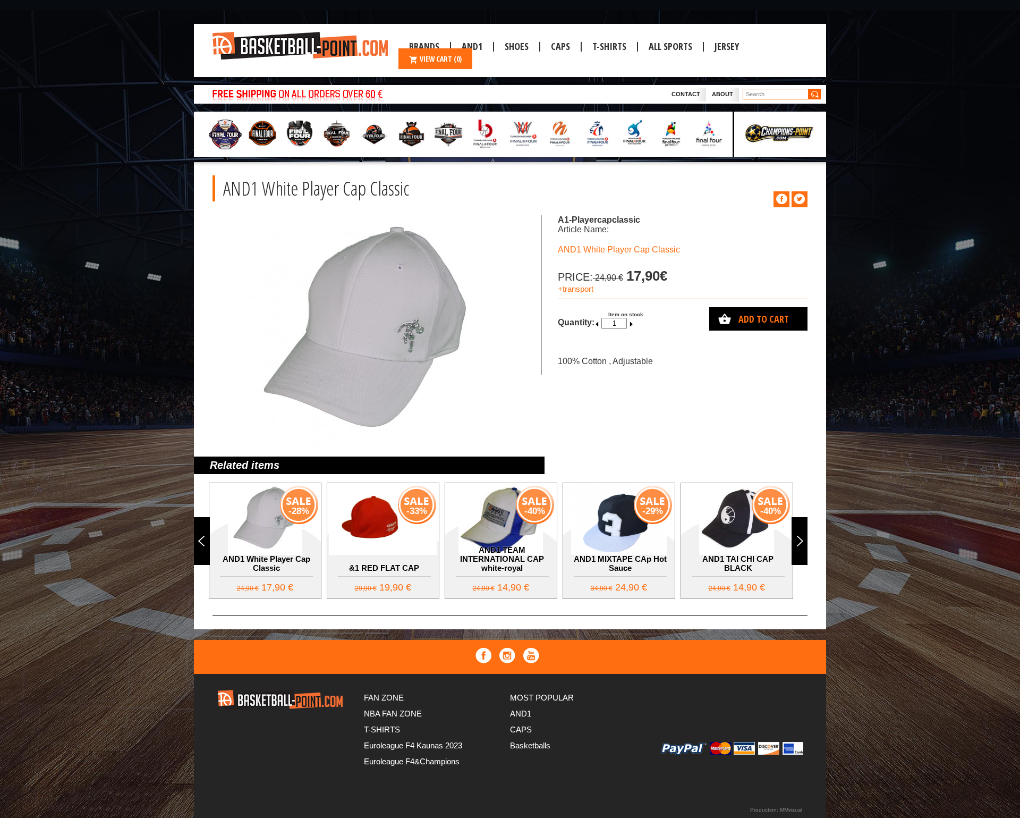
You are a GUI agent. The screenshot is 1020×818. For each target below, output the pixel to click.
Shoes (517, 46)
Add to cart (763, 319)
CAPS (560, 46)
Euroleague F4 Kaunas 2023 (413, 745)
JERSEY (727, 46)
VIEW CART (441, 59)
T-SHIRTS (609, 46)
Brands (424, 46)
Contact (686, 94)
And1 (472, 46)
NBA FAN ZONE (393, 713)
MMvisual (791, 810)
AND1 (520, 713)
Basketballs (530, 745)
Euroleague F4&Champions (412, 761)
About (722, 94)
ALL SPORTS (670, 46)
